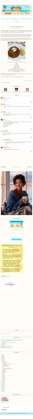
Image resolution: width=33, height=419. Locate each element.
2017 (2, 384)
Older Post (29, 166)
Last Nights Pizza (4, 344)
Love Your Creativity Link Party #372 (6, 340)
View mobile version (16, 167)
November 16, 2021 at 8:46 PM (6, 120)
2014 (2, 387)
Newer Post (3, 166)
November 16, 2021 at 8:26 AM (7, 98)
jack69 (4, 119)
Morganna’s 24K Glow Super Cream (7, 368)
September (4, 370)
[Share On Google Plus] (30, 80)
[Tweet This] (26, 80)
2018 (2, 383)
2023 (2, 358)
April (3, 376)
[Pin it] (31, 80)
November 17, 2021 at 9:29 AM (9, 140)
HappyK (4, 111)
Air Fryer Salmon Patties (5, 366)
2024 (2, 357)
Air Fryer (5, 82)
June (3, 374)
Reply (31, 101)
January (4, 379)
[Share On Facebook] (28, 80)
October (4, 369)
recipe (8, 82)
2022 (2, 359)
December (4, 361)
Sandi (4, 97)
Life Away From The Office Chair (13, 413)
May (3, 375)
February (4, 378)
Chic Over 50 (4, 341)
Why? (3, 367)
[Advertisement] (16, 298)
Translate (7, 276)
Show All (31, 348)
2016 (2, 385)
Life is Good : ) (4, 343)
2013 (2, 388)
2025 (2, 356)
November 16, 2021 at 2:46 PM (6, 112)
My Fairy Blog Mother (23, 413)
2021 (2, 360)
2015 (2, 386)
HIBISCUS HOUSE (5, 130)
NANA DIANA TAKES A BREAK (6, 347)
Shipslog (3, 345)
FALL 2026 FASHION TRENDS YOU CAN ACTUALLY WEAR (9, 342)
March (3, 377)
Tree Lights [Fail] (4, 365)
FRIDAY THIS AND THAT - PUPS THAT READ (7, 347)
